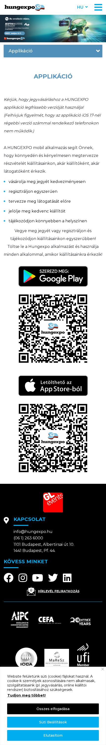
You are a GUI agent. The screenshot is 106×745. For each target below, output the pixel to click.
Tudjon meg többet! (26, 695)
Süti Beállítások (53, 722)
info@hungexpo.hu (33, 531)
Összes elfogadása (53, 709)
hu (80, 7)
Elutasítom (53, 735)
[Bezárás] (103, 669)
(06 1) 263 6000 (28, 538)
